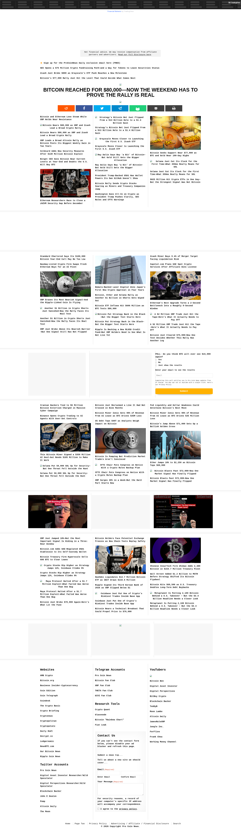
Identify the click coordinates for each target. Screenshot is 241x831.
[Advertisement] (120, 30)
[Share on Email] (155, 108)
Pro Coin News (48, 770)
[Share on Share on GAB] (137, 108)
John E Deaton (48, 796)
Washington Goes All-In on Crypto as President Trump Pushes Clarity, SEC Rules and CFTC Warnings (117, 197)
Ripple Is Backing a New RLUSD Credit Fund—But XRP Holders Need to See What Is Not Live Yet (120, 332)
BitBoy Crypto (158, 696)
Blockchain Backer (51, 791)
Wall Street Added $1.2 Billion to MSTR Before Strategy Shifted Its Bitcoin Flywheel (174, 577)
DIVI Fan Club (103, 696)
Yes (160, 360)
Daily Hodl (46, 731)
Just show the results (170, 365)
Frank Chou (156, 737)
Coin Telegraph (49, 696)
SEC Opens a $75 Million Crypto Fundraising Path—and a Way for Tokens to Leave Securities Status (99, 68)
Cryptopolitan (48, 721)
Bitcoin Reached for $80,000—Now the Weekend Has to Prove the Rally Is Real (120, 92)
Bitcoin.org (47, 680)
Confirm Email (128, 777)
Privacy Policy (165, 385)
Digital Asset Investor (163, 686)
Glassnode (100, 715)
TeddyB (153, 706)
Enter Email (104, 777)
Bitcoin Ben (157, 681)
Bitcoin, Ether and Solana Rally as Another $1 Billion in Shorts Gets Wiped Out (119, 298)
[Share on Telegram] (120, 108)
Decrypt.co (46, 736)
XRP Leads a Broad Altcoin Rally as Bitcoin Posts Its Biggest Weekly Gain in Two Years (65, 143)
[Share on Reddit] (66, 108)
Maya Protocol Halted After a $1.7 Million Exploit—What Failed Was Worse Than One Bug (63, 594)
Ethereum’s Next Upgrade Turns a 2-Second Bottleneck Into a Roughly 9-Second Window (175, 306)
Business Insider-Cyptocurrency (59, 685)
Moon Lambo (156, 711)
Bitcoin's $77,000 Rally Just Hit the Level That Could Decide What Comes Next (88, 78)
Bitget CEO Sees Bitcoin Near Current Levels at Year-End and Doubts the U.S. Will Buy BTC (64, 162)
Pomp (42, 801)
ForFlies (155, 732)
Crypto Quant (102, 710)
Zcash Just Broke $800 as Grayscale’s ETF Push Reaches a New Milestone (83, 73)
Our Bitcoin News (50, 751)
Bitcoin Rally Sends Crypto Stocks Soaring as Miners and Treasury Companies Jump (120, 186)
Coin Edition (47, 691)
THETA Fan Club (104, 691)
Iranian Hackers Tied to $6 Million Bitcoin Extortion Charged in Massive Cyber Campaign (62, 408)
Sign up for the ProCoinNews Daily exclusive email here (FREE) (81, 63)
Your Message (110, 782)
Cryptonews (46, 716)
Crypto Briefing (49, 711)
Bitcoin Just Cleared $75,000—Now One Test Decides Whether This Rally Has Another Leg (172, 338)
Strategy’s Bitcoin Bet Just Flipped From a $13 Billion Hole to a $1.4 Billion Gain (120, 130)
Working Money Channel (163, 742)
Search (177, 824)
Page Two (80, 824)
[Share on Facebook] (84, 108)
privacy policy (128, 809)
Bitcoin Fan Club (105, 680)
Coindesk (45, 701)
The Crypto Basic (50, 706)
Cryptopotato (47, 726)
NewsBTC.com (47, 746)
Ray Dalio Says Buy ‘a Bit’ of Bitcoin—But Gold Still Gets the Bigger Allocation (119, 168)
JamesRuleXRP (157, 722)
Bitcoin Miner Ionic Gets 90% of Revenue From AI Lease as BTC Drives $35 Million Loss (174, 416)
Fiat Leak (100, 725)
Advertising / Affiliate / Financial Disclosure (140, 824)
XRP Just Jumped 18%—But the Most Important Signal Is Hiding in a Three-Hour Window (64, 541)
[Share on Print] (173, 108)
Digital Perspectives (162, 691)
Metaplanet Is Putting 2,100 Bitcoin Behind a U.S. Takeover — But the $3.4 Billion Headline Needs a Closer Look (173, 606)
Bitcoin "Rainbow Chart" (109, 720)
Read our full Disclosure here (134, 55)
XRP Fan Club (102, 685)
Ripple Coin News (50, 756)
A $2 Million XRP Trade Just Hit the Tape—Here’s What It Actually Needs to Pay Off (175, 327)
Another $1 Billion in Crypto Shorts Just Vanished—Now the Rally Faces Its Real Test (65, 321)
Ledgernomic (47, 741)
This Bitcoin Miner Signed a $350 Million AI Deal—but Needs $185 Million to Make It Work (65, 457)
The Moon (45, 811)
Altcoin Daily (48, 806)
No (159, 362)
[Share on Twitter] (102, 108)
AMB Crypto (46, 675)
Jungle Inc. (157, 727)
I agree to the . (119, 809)
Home (67, 824)
